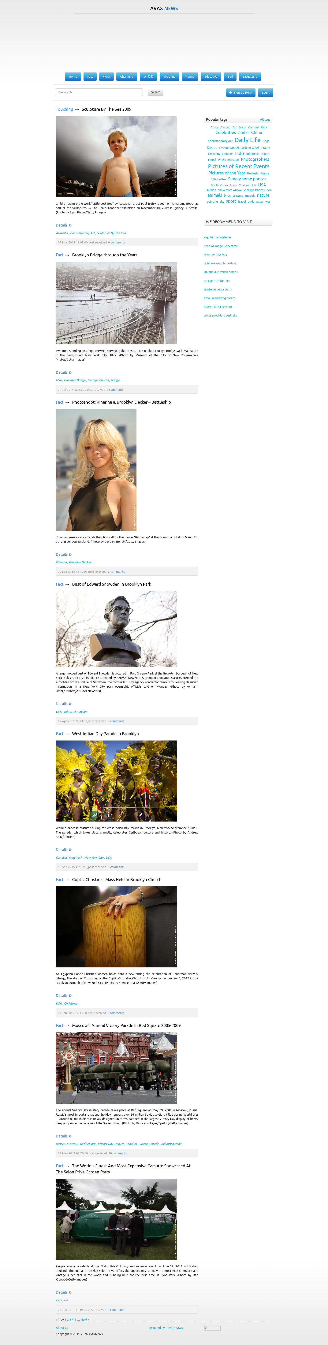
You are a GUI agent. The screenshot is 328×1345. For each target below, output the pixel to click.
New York (75, 857)
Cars (59, 1300)
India (239, 153)
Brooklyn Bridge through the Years (104, 255)
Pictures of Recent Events (238, 166)
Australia (62, 233)
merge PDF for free (217, 280)
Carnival (61, 857)
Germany (214, 153)
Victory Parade (149, 1143)
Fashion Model (229, 148)
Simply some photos (247, 179)
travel (242, 201)
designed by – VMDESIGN (165, 1327)
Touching (64, 109)
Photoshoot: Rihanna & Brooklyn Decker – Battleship (121, 402)
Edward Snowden (75, 711)
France (265, 148)
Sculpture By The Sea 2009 (106, 109)
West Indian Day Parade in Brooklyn (105, 733)
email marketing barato (219, 298)
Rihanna (61, 562)
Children (243, 132)
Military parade (171, 1143)
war (267, 201)
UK (66, 1300)
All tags (265, 119)
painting (212, 201)
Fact (60, 255)
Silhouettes (218, 179)
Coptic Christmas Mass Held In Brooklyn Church (117, 879)
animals (215, 195)
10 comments (117, 1153)
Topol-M (131, 1143)
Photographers (255, 159)
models (250, 195)
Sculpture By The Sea (111, 233)
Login (265, 92)
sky (222, 201)
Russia (60, 1143)
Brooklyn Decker (80, 562)
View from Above (230, 190)
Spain (233, 185)
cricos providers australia (220, 315)
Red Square (87, 1143)
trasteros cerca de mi (218, 289)
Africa (214, 127)
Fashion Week (250, 148)
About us (62, 1327)
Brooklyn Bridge (75, 380)
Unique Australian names (221, 272)
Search (155, 92)
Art (235, 127)
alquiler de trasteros (217, 237)
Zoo (269, 190)
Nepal (212, 159)
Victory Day (105, 1143)
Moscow (72, 1143)
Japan (265, 153)
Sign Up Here (243, 92)
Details (62, 225)
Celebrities (225, 132)
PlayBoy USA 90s (215, 254)
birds (227, 195)
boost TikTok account (218, 307)
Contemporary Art (82, 233)
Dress (212, 147)
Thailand (244, 185)
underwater (255, 201)
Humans (227, 153)
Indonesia (252, 153)
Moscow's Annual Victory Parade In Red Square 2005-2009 (126, 1025)
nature (263, 195)
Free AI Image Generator (220, 246)
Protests (253, 173)
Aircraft (225, 127)
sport (231, 201)
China (256, 132)
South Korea (219, 185)
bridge (115, 380)
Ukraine (211, 190)
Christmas (70, 1003)
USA (59, 380)
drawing (238, 195)
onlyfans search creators (220, 263)
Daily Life (247, 139)
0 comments (116, 242)
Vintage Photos (98, 380)
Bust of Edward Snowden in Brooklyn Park (111, 584)
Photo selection (228, 159)
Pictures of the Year (226, 173)
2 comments (116, 571)
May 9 (119, 1143)
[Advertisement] (164, 42)
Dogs (266, 141)
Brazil (242, 127)
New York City (93, 857)
